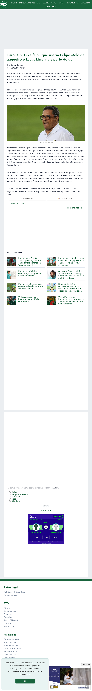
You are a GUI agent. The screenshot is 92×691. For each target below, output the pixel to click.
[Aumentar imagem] (81, 108)
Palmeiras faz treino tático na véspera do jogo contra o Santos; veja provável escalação (71, 261)
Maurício (15, 496)
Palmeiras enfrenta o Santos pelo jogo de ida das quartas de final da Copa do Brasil (29, 261)
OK (25, 681)
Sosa (13, 499)
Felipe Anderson (19, 494)
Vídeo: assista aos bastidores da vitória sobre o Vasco (28, 299)
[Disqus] (46, 376)
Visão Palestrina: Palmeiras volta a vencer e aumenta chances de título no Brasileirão (71, 300)
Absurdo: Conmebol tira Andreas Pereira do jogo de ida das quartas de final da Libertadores (71, 274)
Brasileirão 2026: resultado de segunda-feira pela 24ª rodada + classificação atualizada (70, 287)
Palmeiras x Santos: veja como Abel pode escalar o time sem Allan (30, 286)
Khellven (15, 501)
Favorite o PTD (66, 199)
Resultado (46, 510)
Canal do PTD (28, 199)
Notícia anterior (17, 203)
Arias (14, 492)
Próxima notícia (74, 207)
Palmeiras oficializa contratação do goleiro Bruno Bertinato (29, 273)
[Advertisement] (46, 28)
